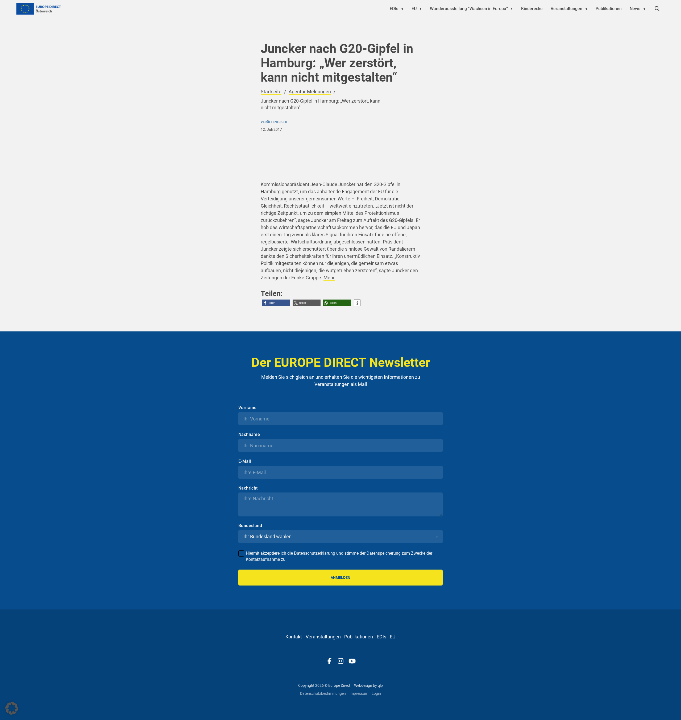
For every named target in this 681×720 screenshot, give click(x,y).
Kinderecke (532, 8)
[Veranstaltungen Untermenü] (586, 9)
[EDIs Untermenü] (402, 9)
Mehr (329, 277)
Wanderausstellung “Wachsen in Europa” (469, 8)
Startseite (271, 91)
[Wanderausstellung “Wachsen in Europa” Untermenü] (511, 9)
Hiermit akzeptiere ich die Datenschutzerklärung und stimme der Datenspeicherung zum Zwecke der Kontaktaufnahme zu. (339, 556)
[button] (276, 303)
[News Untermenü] (644, 9)
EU (414, 8)
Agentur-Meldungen (310, 91)
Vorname (247, 408)
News (635, 8)
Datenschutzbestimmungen (323, 693)
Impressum (359, 693)
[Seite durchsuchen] (657, 8)
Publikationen (609, 8)
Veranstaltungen (566, 8)
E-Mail (244, 461)
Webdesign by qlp (368, 685)
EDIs (394, 8)
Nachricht (248, 488)
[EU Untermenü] (420, 9)
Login (376, 693)
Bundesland (250, 526)
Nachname (249, 434)
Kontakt (293, 636)
